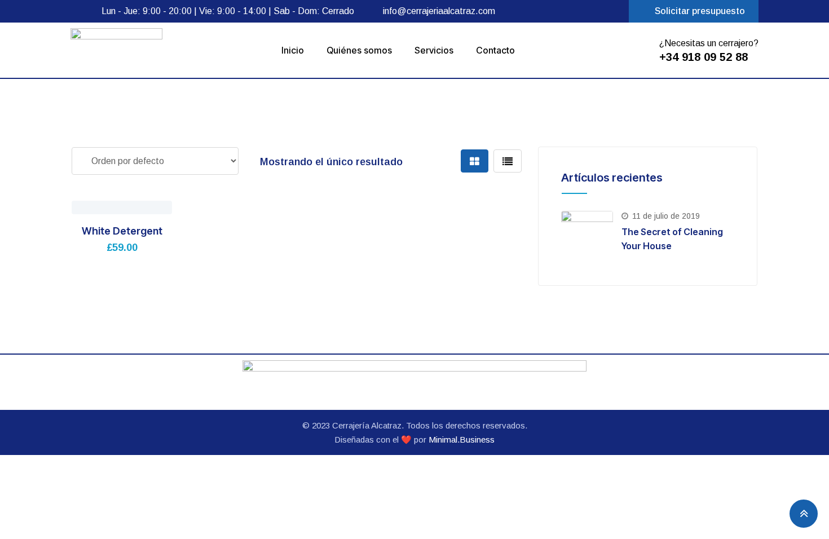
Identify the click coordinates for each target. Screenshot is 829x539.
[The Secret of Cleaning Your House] (587, 237)
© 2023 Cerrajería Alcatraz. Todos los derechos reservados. (414, 425)
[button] (694, 11)
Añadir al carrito (91, 204)
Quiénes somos (359, 50)
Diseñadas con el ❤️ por (381, 439)
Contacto (495, 50)
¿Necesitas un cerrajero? (709, 43)
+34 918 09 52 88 (703, 57)
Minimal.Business (462, 439)
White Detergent (122, 231)
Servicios (433, 50)
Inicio (292, 50)
